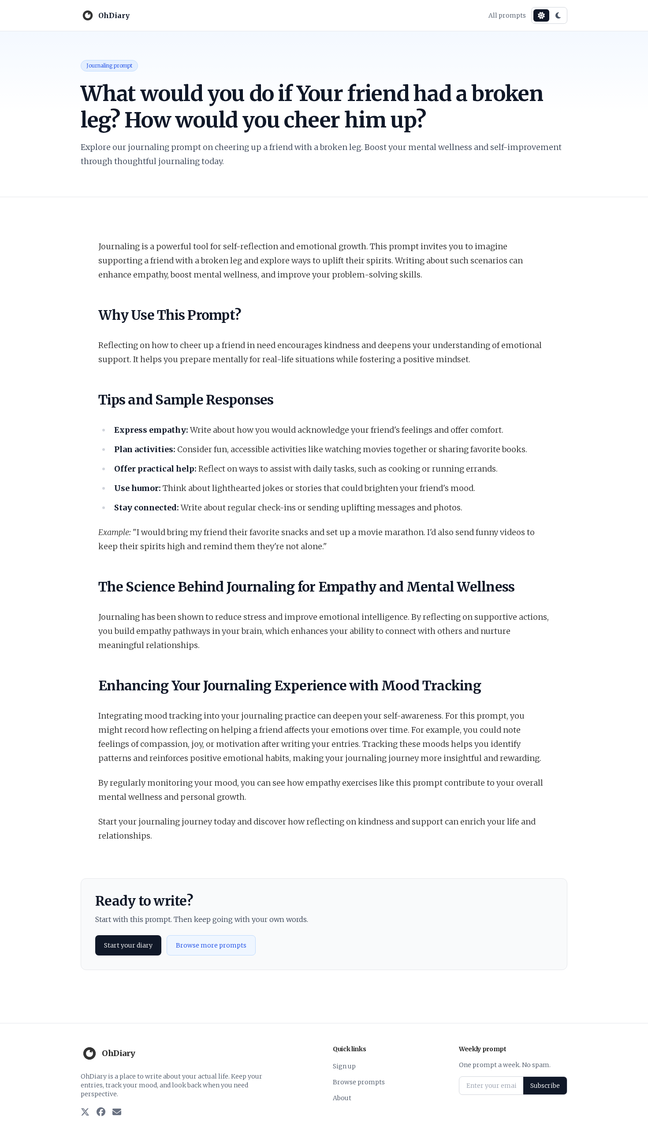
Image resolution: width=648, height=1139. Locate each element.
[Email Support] (116, 1112)
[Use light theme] (541, 15)
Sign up (344, 1066)
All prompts (507, 15)
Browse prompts (359, 1082)
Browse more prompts (211, 945)
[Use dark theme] (558, 15)
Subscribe (545, 1086)
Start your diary (128, 945)
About (342, 1098)
